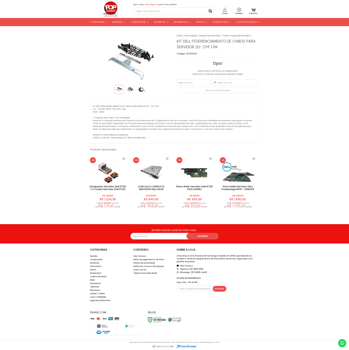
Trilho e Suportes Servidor (236, 35)
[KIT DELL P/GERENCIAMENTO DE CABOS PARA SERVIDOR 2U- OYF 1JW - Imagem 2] (130, 89)
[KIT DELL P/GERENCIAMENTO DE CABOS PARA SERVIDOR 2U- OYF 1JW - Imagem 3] (141, 89)
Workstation (95, 273)
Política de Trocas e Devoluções (148, 266)
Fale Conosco (139, 256)
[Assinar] (202, 236)
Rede (92, 280)
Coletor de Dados (98, 276)
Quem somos (139, 269)
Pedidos (239, 13)
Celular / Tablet (97, 293)
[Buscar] (210, 11)
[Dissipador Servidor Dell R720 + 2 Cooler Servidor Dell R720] (107, 183)
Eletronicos (95, 290)
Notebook (94, 263)
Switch (93, 269)
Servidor (94, 256)
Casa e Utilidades (98, 297)
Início (179, 35)
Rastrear (219, 288)
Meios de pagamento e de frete (148, 259)
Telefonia (94, 286)
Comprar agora (109, 195)
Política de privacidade (144, 263)
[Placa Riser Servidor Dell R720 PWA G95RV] (194, 183)
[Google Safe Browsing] (174, 319)
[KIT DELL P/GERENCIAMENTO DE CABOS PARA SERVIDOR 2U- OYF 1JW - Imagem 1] (119, 89)
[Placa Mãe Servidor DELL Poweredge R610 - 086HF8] (237, 183)
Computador (96, 259)
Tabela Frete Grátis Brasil (145, 273)
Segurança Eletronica (100, 300)
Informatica (190, 35)
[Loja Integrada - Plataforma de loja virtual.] (162, 346)
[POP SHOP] (109, 9)
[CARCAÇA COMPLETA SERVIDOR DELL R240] (151, 183)
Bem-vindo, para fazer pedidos (155, 4)
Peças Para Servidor (210, 35)
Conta (225, 13)
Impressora (95, 283)
